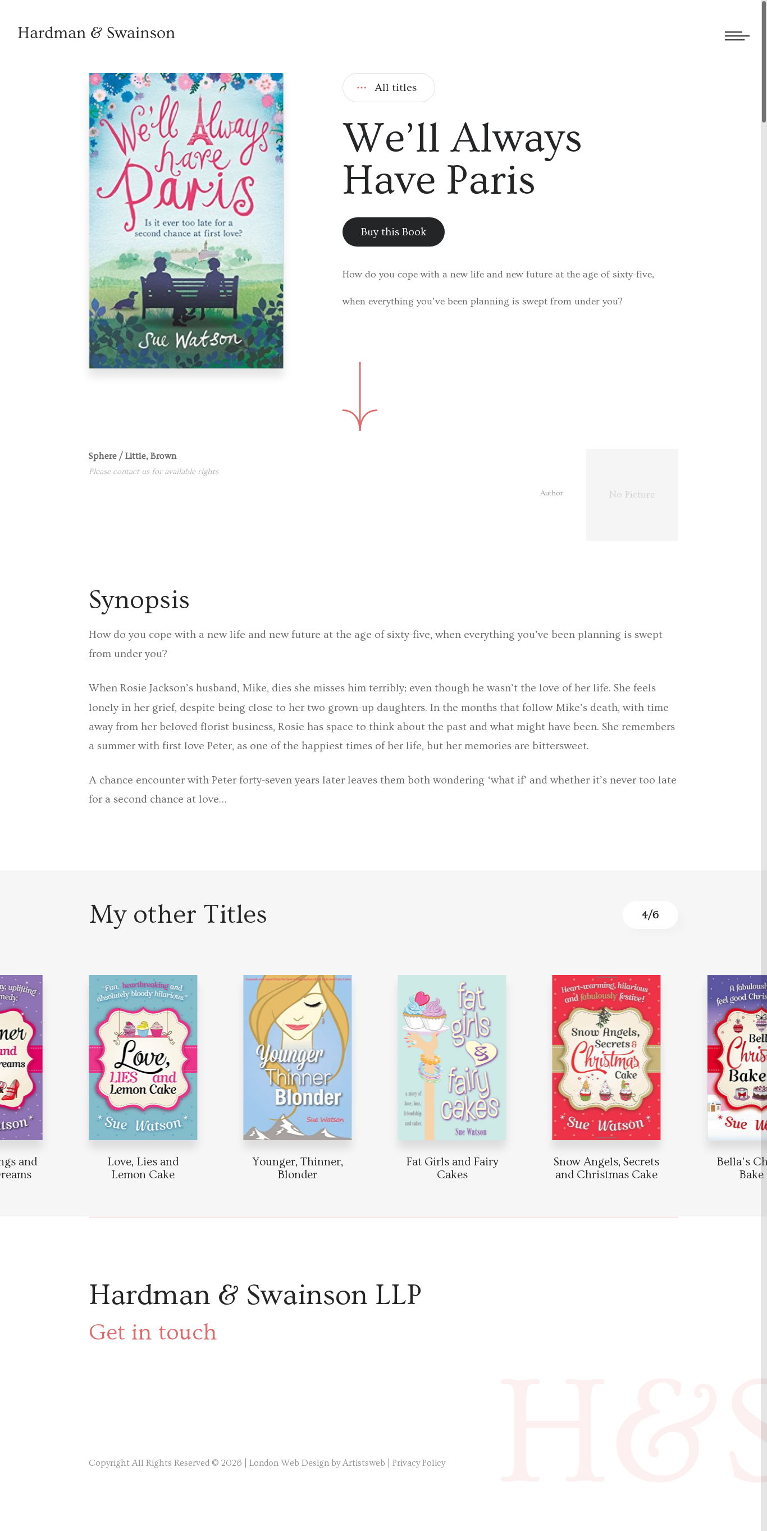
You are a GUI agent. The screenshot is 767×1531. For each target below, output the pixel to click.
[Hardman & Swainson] (96, 32)
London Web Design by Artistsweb (317, 1463)
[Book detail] (607, 1057)
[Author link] (609, 495)
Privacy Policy (418, 1463)
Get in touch (153, 1333)
